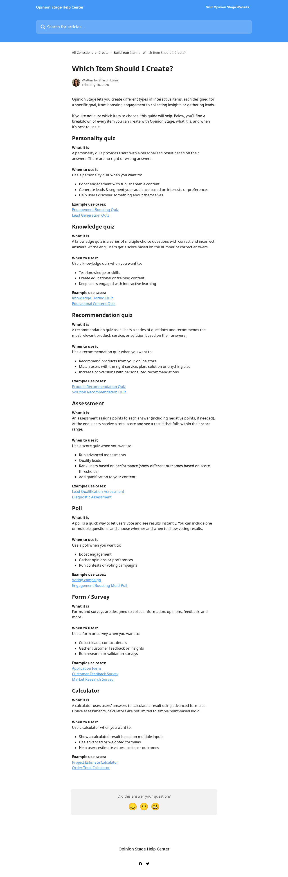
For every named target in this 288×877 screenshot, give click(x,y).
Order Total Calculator (91, 767)
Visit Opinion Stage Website (227, 7)
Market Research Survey (92, 679)
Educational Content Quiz (93, 303)
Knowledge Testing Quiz (92, 298)
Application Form (86, 668)
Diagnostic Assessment (92, 497)
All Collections (82, 52)
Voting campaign (86, 579)
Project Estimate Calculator (95, 762)
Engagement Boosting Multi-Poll (99, 585)
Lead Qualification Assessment (98, 491)
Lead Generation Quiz (90, 215)
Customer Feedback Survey (95, 673)
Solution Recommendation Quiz (99, 392)
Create (103, 52)
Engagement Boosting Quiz (95, 209)
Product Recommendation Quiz (99, 386)
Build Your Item (125, 52)
